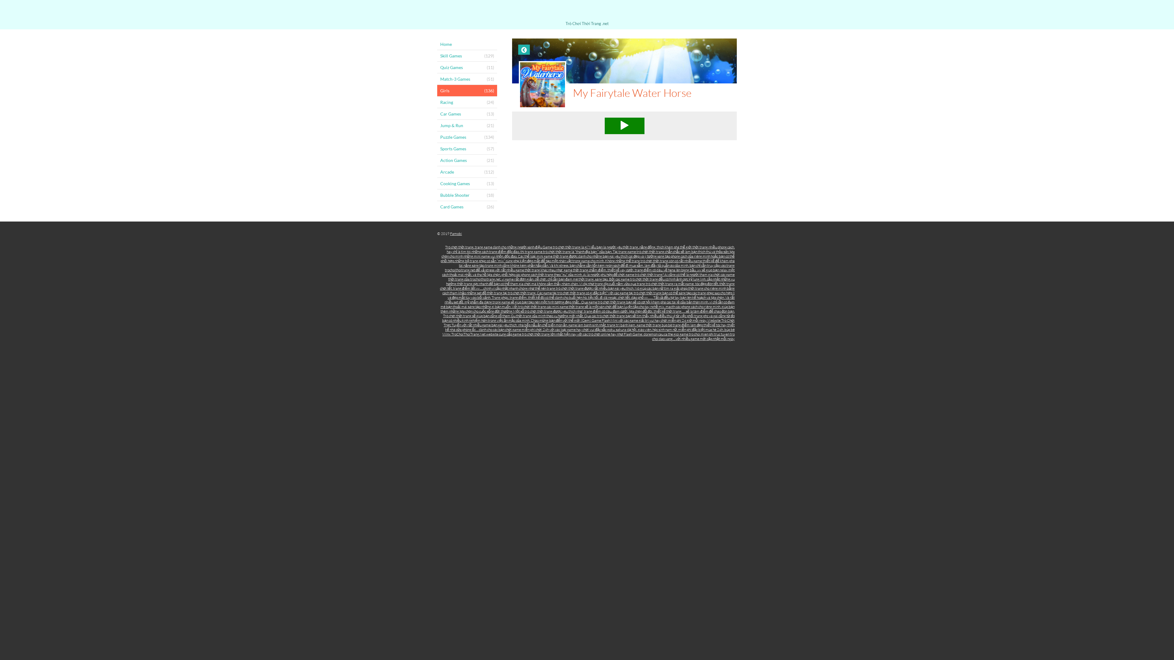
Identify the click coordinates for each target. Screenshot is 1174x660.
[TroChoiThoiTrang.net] (587, 11)
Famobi (456, 233)
